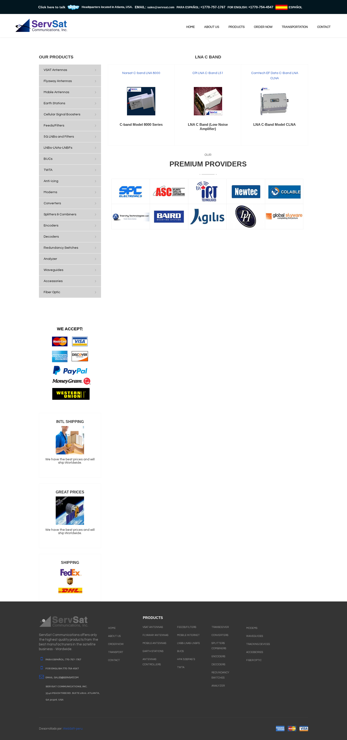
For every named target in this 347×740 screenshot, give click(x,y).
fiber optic (254, 660)
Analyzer (218, 685)
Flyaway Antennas (155, 635)
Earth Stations (153, 651)
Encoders (218, 656)
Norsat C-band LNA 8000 (141, 73)
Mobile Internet (188, 635)
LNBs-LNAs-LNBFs (188, 643)
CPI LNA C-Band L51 (207, 73)
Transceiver (220, 627)
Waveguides (254, 636)
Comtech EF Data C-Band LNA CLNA (274, 75)
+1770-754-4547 (260, 7)
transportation (295, 27)
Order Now (116, 644)
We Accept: (70, 328)
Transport (115, 652)
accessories (254, 652)
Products (237, 27)
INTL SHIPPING (70, 422)
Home (190, 27)
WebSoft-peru (73, 728)
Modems (251, 628)
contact (323, 27)
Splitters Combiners (219, 646)
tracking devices (258, 644)
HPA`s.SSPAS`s (186, 659)
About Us (114, 636)
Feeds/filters (186, 627)
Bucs (180, 651)
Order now (263, 27)
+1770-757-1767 (212, 7)
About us (211, 27)
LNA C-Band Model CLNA (274, 124)
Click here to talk (51, 7)
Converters (220, 635)
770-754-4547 (71, 668)
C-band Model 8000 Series (141, 124)
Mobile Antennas (154, 643)
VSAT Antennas (153, 627)
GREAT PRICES (70, 492)
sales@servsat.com (66, 677)
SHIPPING (70, 563)
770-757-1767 (73, 659)
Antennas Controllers (152, 662)
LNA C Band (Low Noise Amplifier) (208, 126)
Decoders (218, 664)
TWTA (180, 667)
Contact (114, 660)
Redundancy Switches (220, 675)
